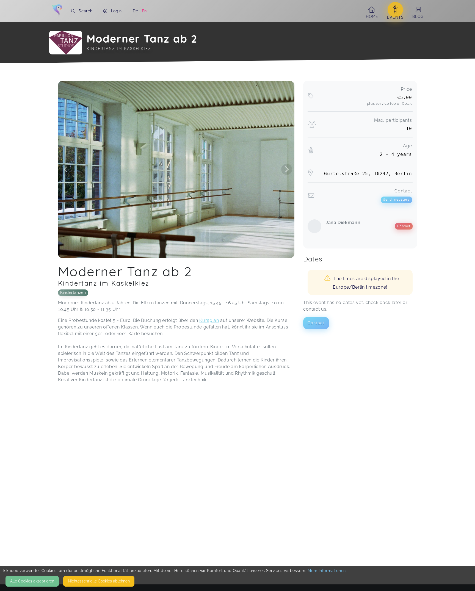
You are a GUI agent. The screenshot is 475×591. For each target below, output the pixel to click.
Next (286, 169)
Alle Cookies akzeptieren (32, 581)
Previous (65, 169)
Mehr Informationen (327, 570)
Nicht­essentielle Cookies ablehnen (99, 581)
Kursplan (209, 320)
